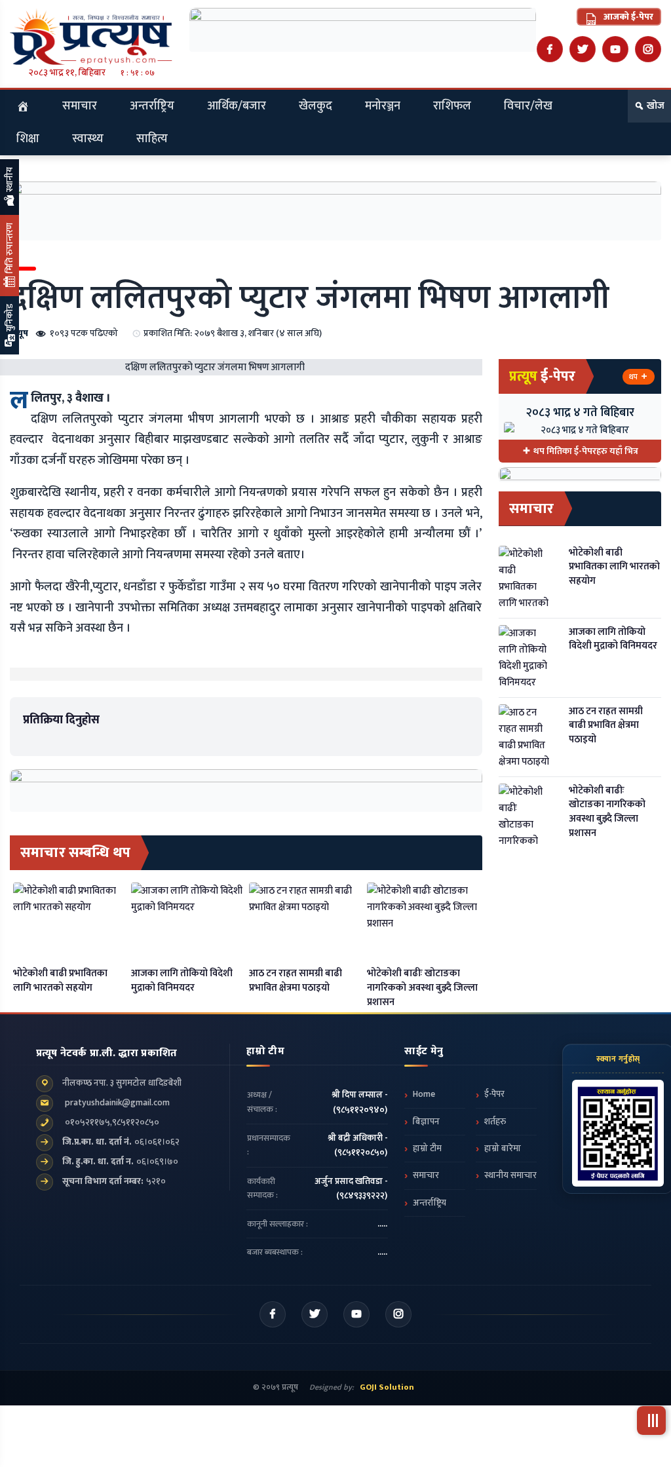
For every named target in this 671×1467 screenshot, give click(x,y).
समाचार (79, 106)
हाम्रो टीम (427, 1148)
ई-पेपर (494, 1094)
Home (424, 1094)
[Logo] (91, 36)
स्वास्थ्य (88, 139)
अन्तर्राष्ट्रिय (152, 106)
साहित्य (152, 139)
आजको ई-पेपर (627, 16)
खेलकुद (315, 106)
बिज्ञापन (426, 1122)
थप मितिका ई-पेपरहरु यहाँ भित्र (585, 451)
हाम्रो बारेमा (502, 1148)
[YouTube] (615, 49)
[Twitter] (582, 49)
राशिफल (452, 106)
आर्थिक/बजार (236, 106)
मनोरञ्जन (382, 106)
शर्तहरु (495, 1122)
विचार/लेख (528, 106)
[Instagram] (648, 49)
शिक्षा (27, 139)
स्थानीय (9, 180)
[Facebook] (550, 49)
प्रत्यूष (19, 333)
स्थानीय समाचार (510, 1175)
